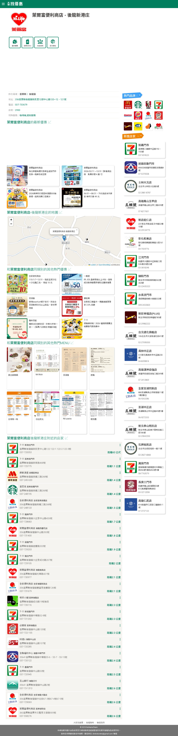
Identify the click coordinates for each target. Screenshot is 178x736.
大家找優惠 (78, 723)
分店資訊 (40, 46)
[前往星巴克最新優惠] (138, 108)
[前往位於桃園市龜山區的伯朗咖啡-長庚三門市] (131, 491)
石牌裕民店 (145, 444)
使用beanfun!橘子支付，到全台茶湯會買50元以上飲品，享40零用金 (43, 305)
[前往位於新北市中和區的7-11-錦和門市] (131, 285)
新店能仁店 (145, 220)
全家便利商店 (35, 276)
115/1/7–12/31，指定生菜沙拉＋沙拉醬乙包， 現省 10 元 (42, 281)
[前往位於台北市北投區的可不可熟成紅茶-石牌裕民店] (131, 454)
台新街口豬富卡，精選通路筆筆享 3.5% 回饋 (97, 303)
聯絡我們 (101, 723)
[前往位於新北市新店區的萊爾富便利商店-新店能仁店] (131, 229)
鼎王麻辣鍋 (13, 375)
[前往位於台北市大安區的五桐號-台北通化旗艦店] (131, 341)
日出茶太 (40, 419)
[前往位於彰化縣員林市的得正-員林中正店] (131, 360)
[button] (64, 238)
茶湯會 (32, 298)
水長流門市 (145, 295)
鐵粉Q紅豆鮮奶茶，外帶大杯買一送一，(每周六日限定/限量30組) (43, 325)
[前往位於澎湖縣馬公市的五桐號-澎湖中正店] (131, 416)
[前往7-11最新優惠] (158, 108)
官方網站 (53, 46)
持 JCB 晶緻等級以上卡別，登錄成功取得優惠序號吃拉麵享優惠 (98, 281)
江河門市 (143, 257)
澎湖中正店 (145, 407)
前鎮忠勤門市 (146, 163)
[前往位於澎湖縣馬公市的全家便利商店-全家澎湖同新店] (131, 397)
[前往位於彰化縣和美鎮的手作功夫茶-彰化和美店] (131, 248)
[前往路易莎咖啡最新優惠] (148, 130)
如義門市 (143, 145)
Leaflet (93, 264)
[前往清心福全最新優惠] (158, 130)
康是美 (87, 298)
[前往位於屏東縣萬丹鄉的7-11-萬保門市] (131, 472)
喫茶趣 (94, 419)
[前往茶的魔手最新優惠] (128, 130)
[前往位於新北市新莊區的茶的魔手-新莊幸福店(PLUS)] (131, 322)
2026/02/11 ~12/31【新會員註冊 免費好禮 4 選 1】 (97, 173)
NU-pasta (67, 419)
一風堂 (87, 276)
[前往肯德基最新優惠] (148, 108)
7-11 (86, 320)
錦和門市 (143, 276)
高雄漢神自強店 (147, 369)
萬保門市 (143, 463)
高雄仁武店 (145, 500)
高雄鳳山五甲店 (147, 201)
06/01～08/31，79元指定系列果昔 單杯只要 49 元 (98, 195)
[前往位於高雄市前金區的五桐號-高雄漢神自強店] (131, 379)
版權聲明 (90, 723)
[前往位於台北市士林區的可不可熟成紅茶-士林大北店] (131, 191)
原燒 (93, 375)
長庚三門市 (145, 482)
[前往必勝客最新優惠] (158, 119)
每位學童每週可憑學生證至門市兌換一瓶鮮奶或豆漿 (42, 173)
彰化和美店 (145, 238)
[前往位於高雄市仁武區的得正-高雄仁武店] (131, 510)
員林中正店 (145, 351)
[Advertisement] (63, 71)
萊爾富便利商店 (36, 168)
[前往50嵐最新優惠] (138, 130)
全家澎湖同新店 (147, 388)
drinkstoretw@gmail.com (102, 734)
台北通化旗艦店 (147, 332)
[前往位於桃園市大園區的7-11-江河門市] (131, 266)
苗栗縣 (23, 94)
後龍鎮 (32, 94)
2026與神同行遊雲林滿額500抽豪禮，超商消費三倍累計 (42, 195)
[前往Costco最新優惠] (128, 119)
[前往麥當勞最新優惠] (128, 108)
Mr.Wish (39, 374)
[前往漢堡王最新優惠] (138, 119)
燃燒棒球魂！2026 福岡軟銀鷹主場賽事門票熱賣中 (98, 325)
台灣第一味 (13, 419)
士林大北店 (145, 182)
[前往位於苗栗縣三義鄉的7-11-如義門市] (131, 154)
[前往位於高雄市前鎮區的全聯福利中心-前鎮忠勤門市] (131, 173)
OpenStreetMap (105, 264)
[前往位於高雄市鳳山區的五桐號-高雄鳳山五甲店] (131, 210)
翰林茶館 (33, 320)
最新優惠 (15, 46)
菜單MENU (27, 46)
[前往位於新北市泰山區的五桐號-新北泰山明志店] (131, 435)
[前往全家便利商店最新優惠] (148, 119)
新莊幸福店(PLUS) (149, 313)
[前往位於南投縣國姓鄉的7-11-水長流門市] (131, 304)
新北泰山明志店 (147, 426)
